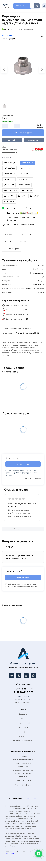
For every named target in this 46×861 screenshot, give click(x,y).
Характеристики (26, 234)
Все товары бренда (9, 152)
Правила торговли (23, 780)
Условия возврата (12, 248)
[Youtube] (26, 675)
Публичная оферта (23, 785)
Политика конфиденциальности (23, 757)
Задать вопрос (23, 577)
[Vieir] (34, 149)
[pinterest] (18, 675)
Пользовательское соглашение (23, 764)
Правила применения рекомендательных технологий (23, 773)
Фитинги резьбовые (29, 357)
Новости (23, 736)
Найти (37, 5)
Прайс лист (23, 727)
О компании (23, 732)
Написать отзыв (23, 464)
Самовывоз (23, 241)
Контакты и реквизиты (23, 741)
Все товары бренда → (12, 372)
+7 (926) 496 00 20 (23, 692)
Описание (9, 234)
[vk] (11, 675)
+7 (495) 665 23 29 (23, 688)
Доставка (8, 241)
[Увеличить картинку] (23, 69)
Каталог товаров (22, 6)
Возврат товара (23, 723)
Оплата (23, 718)
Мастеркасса (31, 798)
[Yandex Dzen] (33, 675)
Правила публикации (33, 478)
